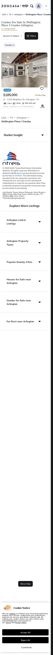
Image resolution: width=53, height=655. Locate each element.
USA (3, 117)
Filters (33, 36)
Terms (8, 622)
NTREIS (18, 175)
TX (11, 117)
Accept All (25, 632)
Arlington (21, 117)
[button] (24, 135)
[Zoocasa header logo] (14, 5)
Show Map (25, 583)
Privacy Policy (20, 622)
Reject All (25, 640)
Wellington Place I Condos (16, 121)
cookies (12, 613)
